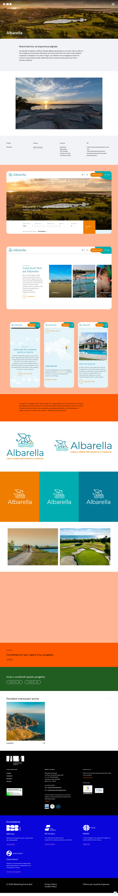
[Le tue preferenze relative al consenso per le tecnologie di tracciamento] (115, 893)
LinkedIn (8, 773)
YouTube (8, 781)
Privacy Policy (51, 884)
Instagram (9, 776)
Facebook (9, 778)
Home (7, 8)
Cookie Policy (51, 886)
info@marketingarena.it (54, 787)
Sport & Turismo (18, 8)
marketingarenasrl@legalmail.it (57, 790)
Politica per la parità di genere (96, 884)
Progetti (11, 8)
